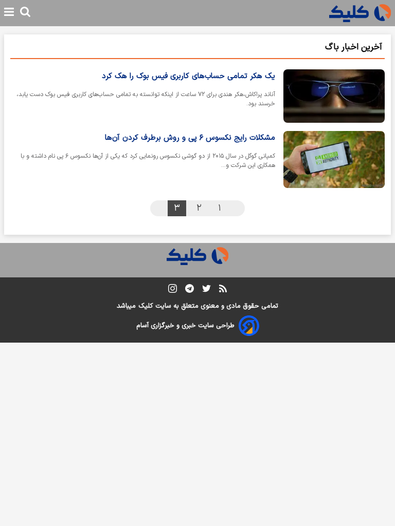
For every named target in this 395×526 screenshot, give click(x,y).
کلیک (145, 306)
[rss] (223, 290)
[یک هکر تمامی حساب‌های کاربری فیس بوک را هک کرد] (334, 96)
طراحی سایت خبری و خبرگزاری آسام (185, 326)
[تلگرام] (189, 290)
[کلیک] (360, 13)
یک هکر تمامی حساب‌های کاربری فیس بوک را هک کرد (188, 76)
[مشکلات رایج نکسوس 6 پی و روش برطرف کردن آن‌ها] (334, 159)
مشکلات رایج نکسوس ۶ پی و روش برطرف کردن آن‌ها (190, 138)
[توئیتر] (206, 290)
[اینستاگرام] (172, 290)
